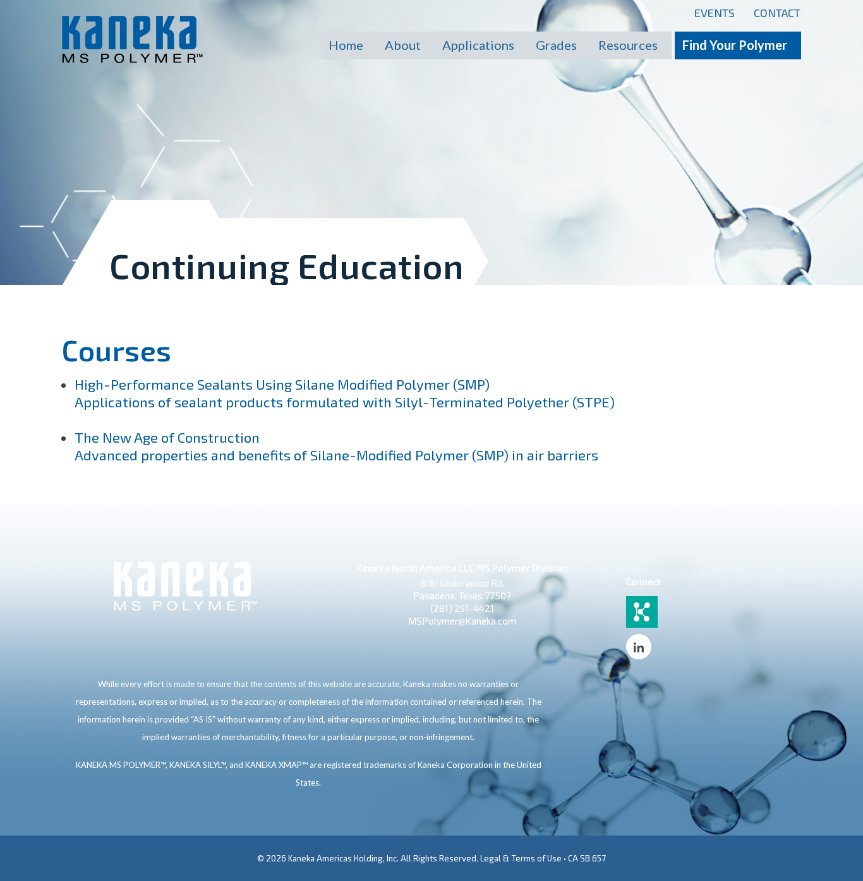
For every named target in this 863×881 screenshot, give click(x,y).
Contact (777, 13)
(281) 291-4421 (462, 608)
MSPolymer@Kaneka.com (462, 620)
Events (714, 13)
